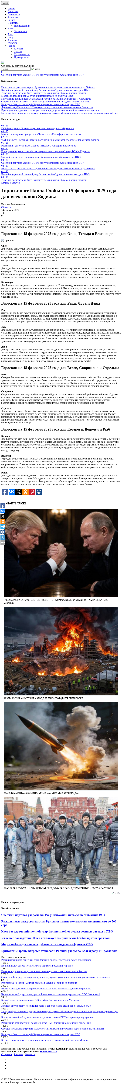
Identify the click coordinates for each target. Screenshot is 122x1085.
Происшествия (22, 25)
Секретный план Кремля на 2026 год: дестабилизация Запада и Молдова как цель (45, 101)
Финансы (13, 17)
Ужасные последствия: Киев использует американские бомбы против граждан (44, 93)
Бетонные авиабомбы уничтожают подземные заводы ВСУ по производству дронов (47, 1017)
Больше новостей (10, 182)
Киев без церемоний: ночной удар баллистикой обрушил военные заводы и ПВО (45, 90)
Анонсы (18, 48)
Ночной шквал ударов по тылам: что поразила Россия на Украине (37, 965)
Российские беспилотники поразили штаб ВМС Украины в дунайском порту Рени (46, 1023)
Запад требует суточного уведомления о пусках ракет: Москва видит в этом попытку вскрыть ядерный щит (59, 113)
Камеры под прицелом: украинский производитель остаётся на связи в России (44, 971)
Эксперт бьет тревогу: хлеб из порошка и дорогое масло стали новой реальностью (46, 1005)
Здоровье (12, 40)
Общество (13, 22)
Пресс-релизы (21, 57)
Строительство (22, 54)
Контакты (30, 1054)
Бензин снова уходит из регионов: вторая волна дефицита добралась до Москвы (44, 1040)
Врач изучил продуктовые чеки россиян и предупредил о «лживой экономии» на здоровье (50, 110)
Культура (12, 43)
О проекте (6, 1054)
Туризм (18, 51)
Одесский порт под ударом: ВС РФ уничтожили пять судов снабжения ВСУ (42, 74)
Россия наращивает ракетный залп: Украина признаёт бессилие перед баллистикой (46, 960)
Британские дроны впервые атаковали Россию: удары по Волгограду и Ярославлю (46, 98)
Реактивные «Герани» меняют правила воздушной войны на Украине (39, 982)
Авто (10, 34)
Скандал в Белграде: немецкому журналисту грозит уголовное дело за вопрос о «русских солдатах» (55, 977)
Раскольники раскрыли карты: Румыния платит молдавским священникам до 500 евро (48, 87)
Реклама (18, 1054)
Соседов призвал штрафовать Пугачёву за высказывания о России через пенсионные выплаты (52, 1028)
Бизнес (11, 20)
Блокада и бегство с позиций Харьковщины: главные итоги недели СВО (40, 104)
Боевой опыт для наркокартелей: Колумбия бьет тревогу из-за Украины (40, 1000)
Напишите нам (48, 1051)
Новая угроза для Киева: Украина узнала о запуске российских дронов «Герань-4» (46, 988)
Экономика (14, 14)
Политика (13, 11)
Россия (11, 8)
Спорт (11, 37)
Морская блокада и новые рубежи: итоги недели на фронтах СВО (37, 95)
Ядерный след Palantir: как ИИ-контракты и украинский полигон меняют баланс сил (47, 107)
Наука (11, 28)
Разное (11, 45)
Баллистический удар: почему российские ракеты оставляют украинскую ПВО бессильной (50, 994)
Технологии (20, 31)
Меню (5, 3)
